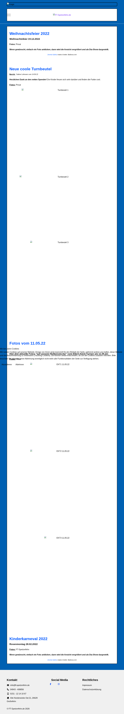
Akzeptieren (7, 364)
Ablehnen (20, 364)
